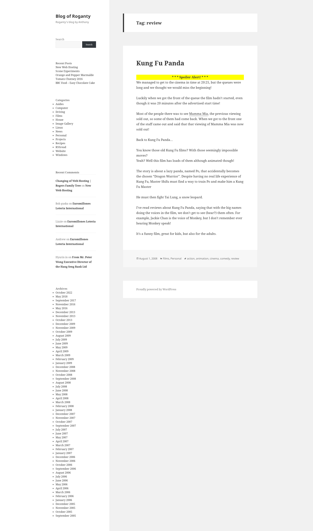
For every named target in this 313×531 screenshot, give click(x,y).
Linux (59, 127)
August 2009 (63, 335)
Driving (60, 112)
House (59, 119)
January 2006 (64, 500)
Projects (61, 139)
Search (60, 39)
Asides (60, 104)
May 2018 (61, 296)
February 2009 (65, 359)
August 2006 (63, 472)
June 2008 (62, 390)
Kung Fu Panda (160, 63)
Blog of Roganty (73, 16)
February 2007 (65, 449)
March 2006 (63, 492)
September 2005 (66, 515)
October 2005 (64, 512)
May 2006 (61, 484)
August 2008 (63, 382)
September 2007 (66, 425)
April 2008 (62, 398)
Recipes (60, 143)
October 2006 (64, 465)
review (235, 258)
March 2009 (63, 355)
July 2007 (61, 429)
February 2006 (65, 496)
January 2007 (64, 453)
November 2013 (65, 316)
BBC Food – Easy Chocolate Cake (75, 83)
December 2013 (65, 312)
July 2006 (61, 476)
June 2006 (62, 480)
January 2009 (64, 363)
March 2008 (63, 402)
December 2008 (65, 367)
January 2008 (64, 410)
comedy (225, 258)
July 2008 (61, 386)
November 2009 (65, 328)
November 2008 (65, 371)
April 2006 (62, 488)
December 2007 (65, 414)
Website (61, 151)
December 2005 (65, 504)
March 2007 (63, 445)
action (191, 258)
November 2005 (65, 508)
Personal (61, 135)
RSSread (61, 147)
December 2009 (65, 324)
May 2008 (61, 394)
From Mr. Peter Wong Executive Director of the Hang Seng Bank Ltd (74, 261)
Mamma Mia (198, 114)
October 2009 (64, 332)
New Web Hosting (67, 67)
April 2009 (62, 351)
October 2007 (64, 422)
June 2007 (62, 433)
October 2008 (64, 375)
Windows (61, 155)
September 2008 (66, 378)
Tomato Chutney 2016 (69, 79)
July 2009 (61, 339)
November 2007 (65, 418)
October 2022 (64, 292)
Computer (62, 108)
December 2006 (65, 457)
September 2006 (66, 468)
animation (202, 258)
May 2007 (61, 437)
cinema (214, 258)
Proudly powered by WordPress (156, 289)
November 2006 (65, 461)
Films (59, 116)
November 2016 (65, 304)
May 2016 (61, 308)
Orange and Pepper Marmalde (75, 75)
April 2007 (62, 441)
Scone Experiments (68, 71)
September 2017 (66, 300)
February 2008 (65, 406)
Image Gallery (64, 123)
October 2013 (64, 320)
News (59, 131)
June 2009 (62, 343)
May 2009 (61, 347)
